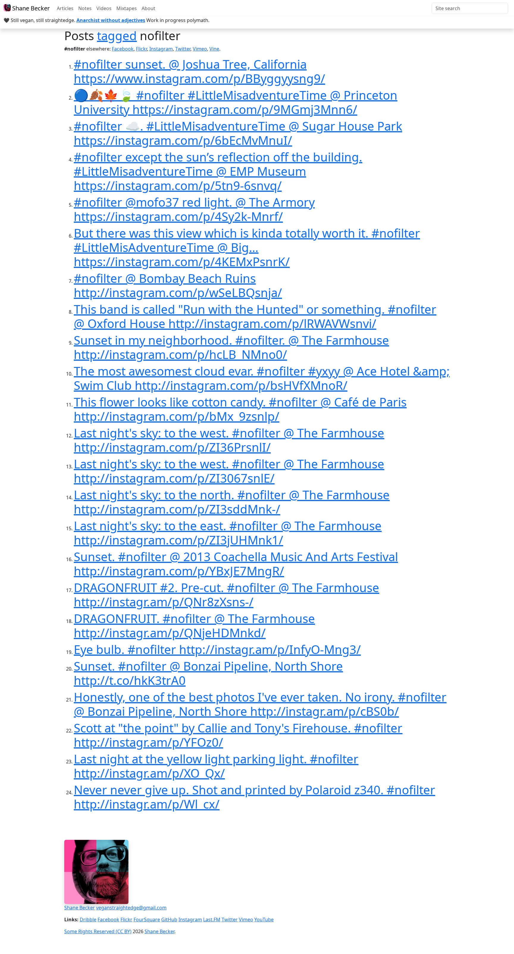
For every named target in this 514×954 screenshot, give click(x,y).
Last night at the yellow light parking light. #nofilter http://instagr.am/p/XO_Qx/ (216, 766)
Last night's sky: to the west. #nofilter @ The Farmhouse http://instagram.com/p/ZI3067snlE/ (229, 471)
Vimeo (200, 48)
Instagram (161, 48)
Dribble (88, 919)
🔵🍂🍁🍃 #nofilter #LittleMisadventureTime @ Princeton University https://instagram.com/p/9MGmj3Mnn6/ (235, 102)
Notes (85, 8)
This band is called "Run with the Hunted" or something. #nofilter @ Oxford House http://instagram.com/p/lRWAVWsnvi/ (255, 316)
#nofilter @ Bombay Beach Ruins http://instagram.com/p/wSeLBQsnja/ (178, 285)
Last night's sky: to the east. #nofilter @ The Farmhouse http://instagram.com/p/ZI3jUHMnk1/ (228, 532)
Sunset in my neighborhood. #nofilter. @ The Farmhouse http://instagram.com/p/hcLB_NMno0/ (231, 347)
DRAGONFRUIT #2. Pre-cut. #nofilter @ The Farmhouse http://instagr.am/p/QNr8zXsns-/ (226, 594)
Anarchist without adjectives (110, 20)
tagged (117, 35)
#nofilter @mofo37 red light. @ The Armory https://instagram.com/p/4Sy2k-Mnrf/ (194, 209)
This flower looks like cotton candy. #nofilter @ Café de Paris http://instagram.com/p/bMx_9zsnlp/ (240, 409)
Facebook (123, 48)
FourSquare (147, 919)
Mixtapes (126, 8)
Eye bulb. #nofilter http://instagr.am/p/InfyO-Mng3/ (217, 649)
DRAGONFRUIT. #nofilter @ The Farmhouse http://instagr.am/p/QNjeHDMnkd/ (194, 625)
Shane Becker (30, 8)
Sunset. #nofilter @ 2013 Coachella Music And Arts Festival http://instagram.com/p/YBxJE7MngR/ (236, 563)
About (148, 8)
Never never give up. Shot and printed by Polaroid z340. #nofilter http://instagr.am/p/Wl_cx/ (254, 797)
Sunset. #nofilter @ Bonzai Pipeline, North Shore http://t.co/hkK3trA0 (208, 673)
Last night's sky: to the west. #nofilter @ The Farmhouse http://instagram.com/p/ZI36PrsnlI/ (229, 440)
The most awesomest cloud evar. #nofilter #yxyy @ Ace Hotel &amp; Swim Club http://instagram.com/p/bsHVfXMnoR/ (262, 378)
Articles (65, 8)
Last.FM (211, 919)
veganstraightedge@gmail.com (131, 907)
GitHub (169, 919)
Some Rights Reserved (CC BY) (97, 931)
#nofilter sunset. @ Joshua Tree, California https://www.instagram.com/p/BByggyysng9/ (199, 71)
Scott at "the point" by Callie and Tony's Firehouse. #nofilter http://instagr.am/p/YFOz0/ (238, 735)
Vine (214, 48)
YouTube (264, 919)
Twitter (182, 48)
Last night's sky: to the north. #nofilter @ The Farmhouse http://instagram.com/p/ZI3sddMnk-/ (232, 502)
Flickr (141, 48)
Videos (104, 8)
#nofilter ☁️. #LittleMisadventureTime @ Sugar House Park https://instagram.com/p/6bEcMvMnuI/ (238, 133)
